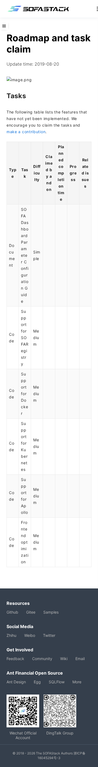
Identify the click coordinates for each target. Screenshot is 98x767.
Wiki (64, 658)
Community (42, 658)
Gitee (30, 612)
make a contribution (26, 131)
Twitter (49, 635)
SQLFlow (57, 681)
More (76, 681)
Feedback (15, 658)
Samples (51, 612)
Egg (37, 681)
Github (12, 612)
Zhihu (11, 635)
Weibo (29, 635)
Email (80, 658)
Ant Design (16, 681)
